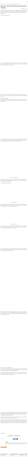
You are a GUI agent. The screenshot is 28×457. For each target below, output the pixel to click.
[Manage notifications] (26, 455)
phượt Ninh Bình (17, 435)
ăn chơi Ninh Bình (10, 435)
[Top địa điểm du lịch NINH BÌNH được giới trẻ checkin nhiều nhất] (14, 451)
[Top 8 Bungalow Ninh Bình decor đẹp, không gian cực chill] (5, 451)
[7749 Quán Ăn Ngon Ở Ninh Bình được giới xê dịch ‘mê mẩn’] (23, 451)
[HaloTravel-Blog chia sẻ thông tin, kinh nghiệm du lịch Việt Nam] (14, 2)
